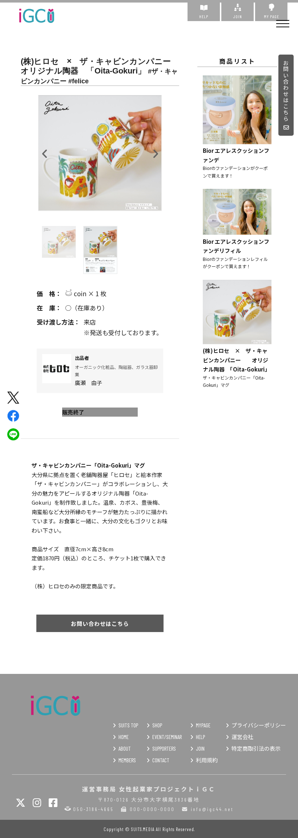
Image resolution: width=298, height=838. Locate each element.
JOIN (237, 16)
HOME (123, 737)
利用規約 (207, 760)
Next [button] (155, 152)
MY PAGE (271, 16)
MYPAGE (203, 725)
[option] (100, 153)
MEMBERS (127, 760)
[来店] (100, 322)
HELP (203, 16)
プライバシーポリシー (258, 725)
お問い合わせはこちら (286, 91)
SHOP (157, 725)
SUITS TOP (128, 725)
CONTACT (160, 760)
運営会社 (242, 737)
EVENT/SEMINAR (167, 737)
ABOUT (124, 748)
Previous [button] (44, 152)
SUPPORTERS (164, 748)
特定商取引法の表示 (256, 748)
